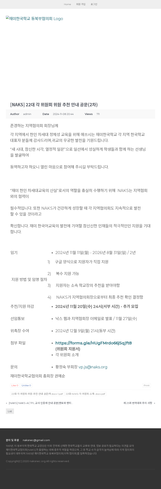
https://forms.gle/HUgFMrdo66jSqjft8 (93, 343)
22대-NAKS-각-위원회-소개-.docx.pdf (85, 393)
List (10, 411)
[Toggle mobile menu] (153, 19)
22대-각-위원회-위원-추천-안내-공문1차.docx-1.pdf (37, 393)
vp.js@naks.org (93, 367)
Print (147, 385)
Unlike (26, 385)
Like (14, 385)
